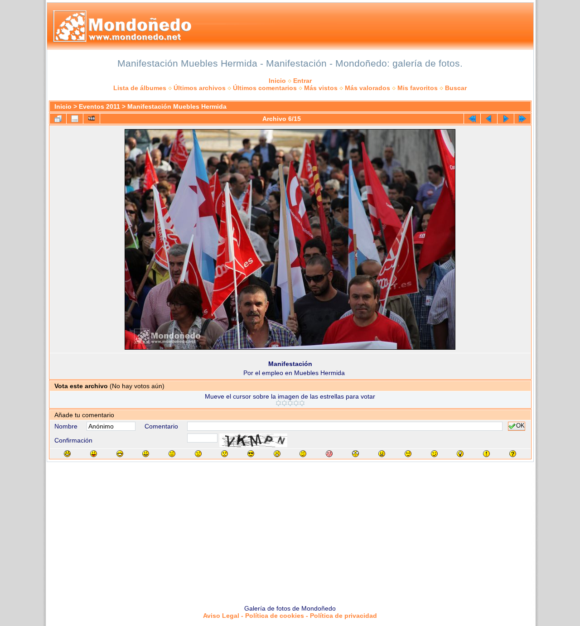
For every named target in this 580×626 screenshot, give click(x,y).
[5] (302, 403)
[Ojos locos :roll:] (408, 453)
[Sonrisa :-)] (145, 453)
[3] (290, 403)
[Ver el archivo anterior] (489, 119)
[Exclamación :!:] (486, 453)
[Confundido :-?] (303, 453)
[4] (296, 403)
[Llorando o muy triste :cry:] (224, 453)
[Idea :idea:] (460, 453)
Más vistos (321, 87)
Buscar (456, 87)
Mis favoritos (417, 87)
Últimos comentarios (265, 87)
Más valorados (367, 87)
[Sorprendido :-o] (277, 453)
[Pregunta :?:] (512, 453)
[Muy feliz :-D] (119, 453)
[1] (278, 403)
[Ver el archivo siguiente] (506, 119)
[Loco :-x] (381, 453)
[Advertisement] (290, 530)
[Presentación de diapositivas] (91, 119)
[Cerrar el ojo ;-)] (434, 453)
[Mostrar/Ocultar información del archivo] (75, 119)
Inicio (277, 80)
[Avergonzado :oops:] (329, 453)
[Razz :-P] (93, 453)
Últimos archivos (200, 87)
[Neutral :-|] (172, 453)
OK (520, 426)
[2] (284, 403)
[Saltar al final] (522, 119)
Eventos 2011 (99, 106)
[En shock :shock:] (355, 453)
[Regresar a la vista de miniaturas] (58, 119)
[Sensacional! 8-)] (250, 453)
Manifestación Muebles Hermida (177, 106)
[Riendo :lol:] (67, 453)
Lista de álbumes (139, 87)
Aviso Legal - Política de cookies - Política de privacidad (290, 615)
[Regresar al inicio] (472, 119)
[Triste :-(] (198, 453)
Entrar (302, 80)
